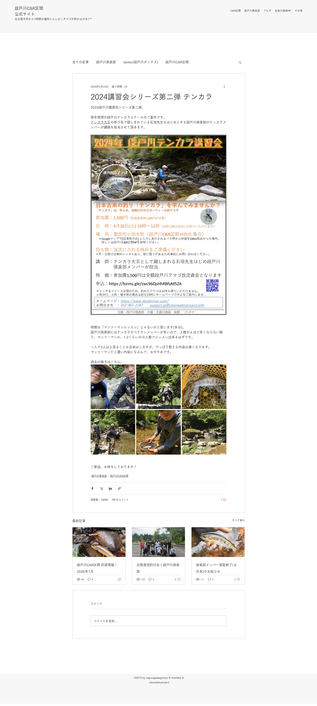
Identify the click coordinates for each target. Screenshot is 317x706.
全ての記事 (80, 62)
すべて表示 (238, 520)
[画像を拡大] (113, 386)
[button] (240, 62)
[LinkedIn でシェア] (110, 488)
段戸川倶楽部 (106, 62)
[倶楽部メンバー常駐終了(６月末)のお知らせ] (218, 542)
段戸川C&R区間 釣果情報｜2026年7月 (97, 568)
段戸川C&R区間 (29, 8)
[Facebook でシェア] (92, 488)
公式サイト (25, 14)
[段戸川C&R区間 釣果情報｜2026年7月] (98, 542)
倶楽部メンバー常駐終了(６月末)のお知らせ (216, 568)
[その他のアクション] (224, 86)
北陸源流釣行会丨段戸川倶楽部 (157, 568)
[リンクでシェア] (119, 488)
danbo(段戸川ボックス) (140, 62)
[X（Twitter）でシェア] (101, 488)
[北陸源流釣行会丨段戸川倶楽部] (158, 542)
